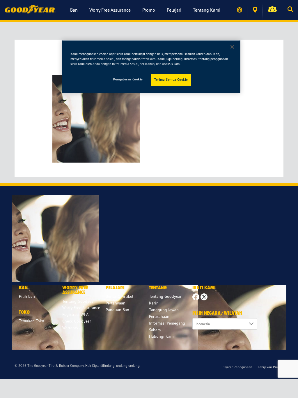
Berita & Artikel (119, 296)
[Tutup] (232, 46)
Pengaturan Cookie (128, 79)
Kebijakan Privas (270, 367)
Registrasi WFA (75, 314)
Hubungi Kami (162, 336)
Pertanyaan (115, 302)
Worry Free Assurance (110, 10)
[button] (272, 10)
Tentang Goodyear (165, 296)
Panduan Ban (117, 309)
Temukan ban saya (239, 10)
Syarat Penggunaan (238, 367)
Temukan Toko (254, 10)
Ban (74, 10)
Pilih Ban (27, 296)
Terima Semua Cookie (171, 80)
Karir (153, 302)
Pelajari (174, 10)
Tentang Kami (206, 10)
